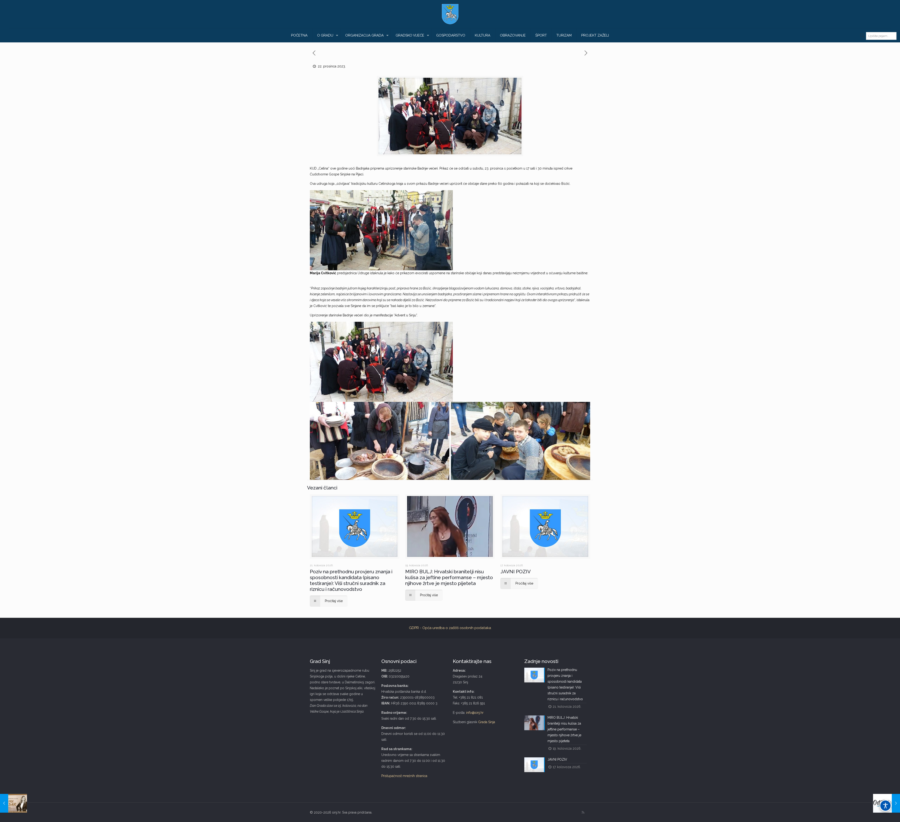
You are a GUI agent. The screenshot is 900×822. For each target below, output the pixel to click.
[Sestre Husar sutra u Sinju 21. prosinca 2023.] (13, 803)
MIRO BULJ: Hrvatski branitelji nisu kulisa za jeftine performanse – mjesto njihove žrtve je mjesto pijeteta (449, 577)
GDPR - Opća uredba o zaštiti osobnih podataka (450, 628)
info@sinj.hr (475, 713)
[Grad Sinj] (450, 14)
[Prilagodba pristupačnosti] (885, 805)
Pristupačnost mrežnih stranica (404, 776)
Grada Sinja (486, 722)
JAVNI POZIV (515, 571)
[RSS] (583, 812)
